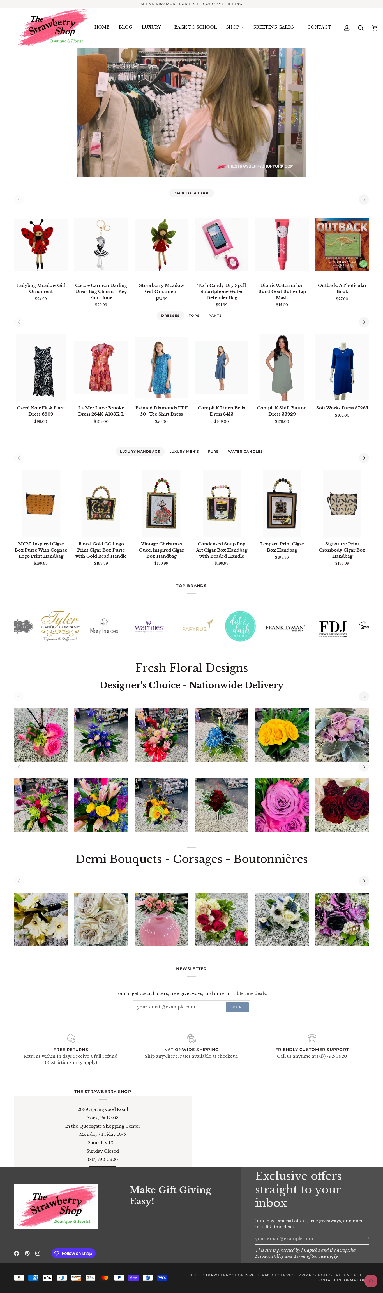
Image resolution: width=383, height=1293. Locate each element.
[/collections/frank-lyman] (220, 626)
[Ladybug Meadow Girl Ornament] (41, 244)
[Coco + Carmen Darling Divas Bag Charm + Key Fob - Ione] (101, 244)
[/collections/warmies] (84, 626)
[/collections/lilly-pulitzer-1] (349, 626)
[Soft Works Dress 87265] (342, 367)
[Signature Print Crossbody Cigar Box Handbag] (342, 503)
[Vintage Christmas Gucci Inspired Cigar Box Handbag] (161, 503)
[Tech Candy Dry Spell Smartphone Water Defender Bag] (221, 244)
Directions (102, 1190)
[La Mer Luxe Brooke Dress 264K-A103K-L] (101, 367)
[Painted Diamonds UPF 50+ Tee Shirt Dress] (161, 367)
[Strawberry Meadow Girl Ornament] (161, 244)
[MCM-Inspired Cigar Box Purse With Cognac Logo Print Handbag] (41, 503)
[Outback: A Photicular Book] (342, 244)
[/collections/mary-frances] (39, 626)
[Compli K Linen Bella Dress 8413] (221, 367)
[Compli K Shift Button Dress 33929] (282, 367)
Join (237, 1007)
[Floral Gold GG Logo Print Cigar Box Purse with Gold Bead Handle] (101, 503)
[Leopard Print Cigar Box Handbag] (282, 503)
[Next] (364, 199)
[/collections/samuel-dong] (308, 626)
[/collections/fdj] (267, 626)
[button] (68, 1224)
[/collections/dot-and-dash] (175, 626)
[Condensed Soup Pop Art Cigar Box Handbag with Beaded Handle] (221, 503)
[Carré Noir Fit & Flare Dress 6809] (41, 367)
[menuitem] (102, 27)
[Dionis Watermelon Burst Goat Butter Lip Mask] (282, 244)
